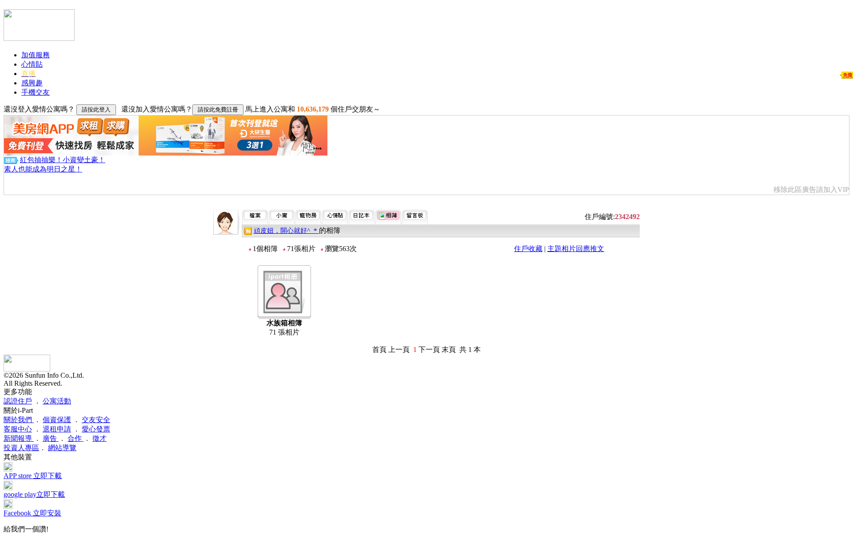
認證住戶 (18, 401)
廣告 (51, 438)
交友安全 (96, 419)
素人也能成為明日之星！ (43, 169)
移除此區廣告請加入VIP (811, 189)
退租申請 (57, 429)
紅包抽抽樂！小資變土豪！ (62, 160)
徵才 (99, 438)
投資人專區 (21, 447)
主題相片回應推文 (575, 248)
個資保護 (57, 419)
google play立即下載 (34, 494)
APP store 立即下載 (33, 475)
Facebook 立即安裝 (32, 513)
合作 (76, 438)
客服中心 (18, 429)
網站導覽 (62, 447)
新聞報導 (19, 438)
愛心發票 (96, 429)
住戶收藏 (528, 248)
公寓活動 (57, 401)
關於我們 (19, 419)
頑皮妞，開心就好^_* (286, 230)
